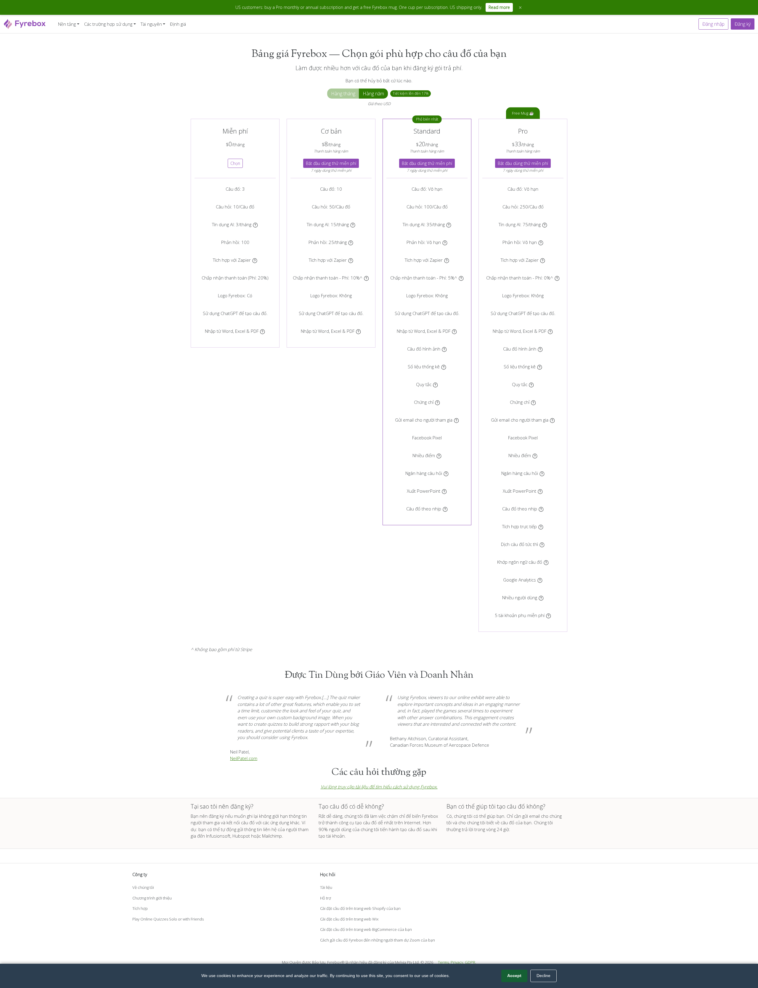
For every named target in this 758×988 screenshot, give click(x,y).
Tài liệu (326, 887)
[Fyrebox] (25, 23)
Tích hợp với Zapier (232, 260)
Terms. (444, 962)
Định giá (178, 24)
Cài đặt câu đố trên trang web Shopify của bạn (360, 908)
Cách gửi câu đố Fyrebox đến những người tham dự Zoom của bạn (377, 940)
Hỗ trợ (325, 898)
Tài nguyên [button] (151, 24)
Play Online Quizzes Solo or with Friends (168, 919)
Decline (543, 975)
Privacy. (457, 962)
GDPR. (470, 962)
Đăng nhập (713, 24)
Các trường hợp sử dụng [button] (108, 24)
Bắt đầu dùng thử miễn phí (331, 163)
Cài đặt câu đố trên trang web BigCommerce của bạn (366, 929)
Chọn (235, 163)
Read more (499, 7)
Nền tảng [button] (67, 24)
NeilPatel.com (243, 758)
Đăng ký (743, 24)
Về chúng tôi (143, 887)
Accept (514, 975)
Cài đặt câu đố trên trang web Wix (349, 919)
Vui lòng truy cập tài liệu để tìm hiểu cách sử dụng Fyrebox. (379, 787)
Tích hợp (140, 908)
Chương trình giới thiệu (152, 898)
